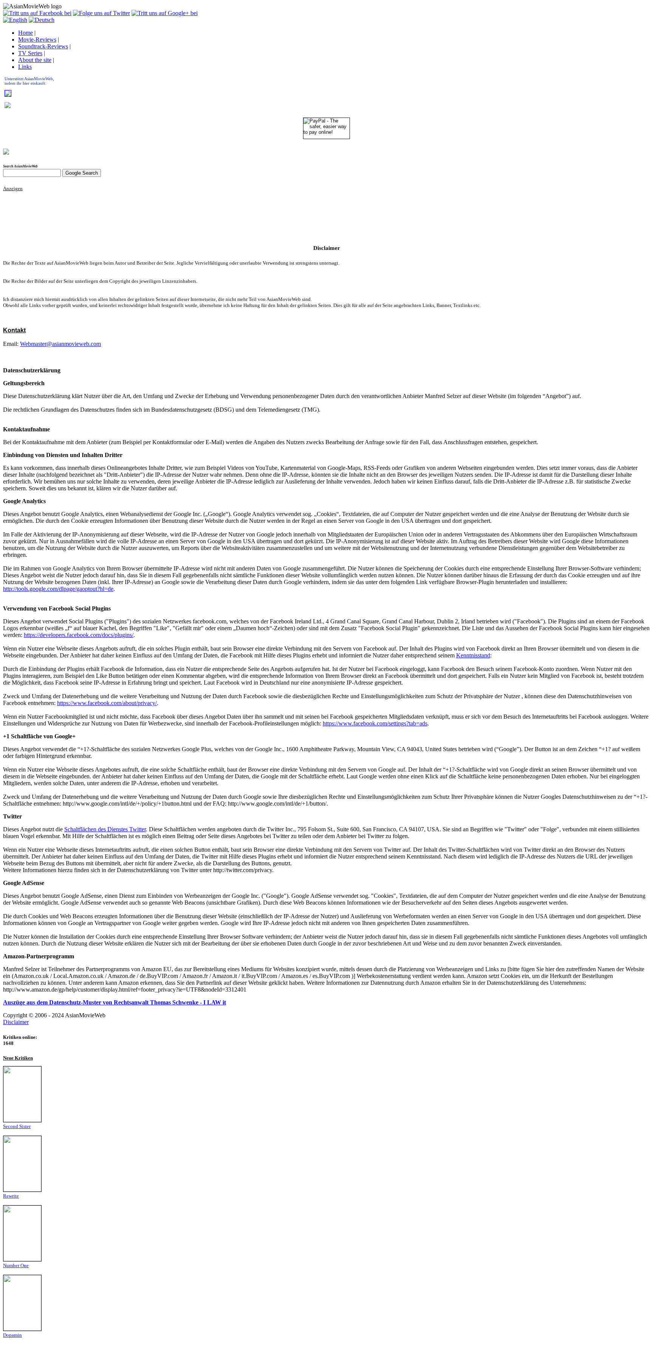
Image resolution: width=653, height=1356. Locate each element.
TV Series (30, 53)
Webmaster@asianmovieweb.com (60, 344)
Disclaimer (16, 1022)
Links (25, 67)
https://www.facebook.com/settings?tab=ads (375, 723)
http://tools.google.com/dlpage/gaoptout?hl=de (58, 589)
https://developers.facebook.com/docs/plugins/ (78, 635)
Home (25, 32)
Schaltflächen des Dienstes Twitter (105, 829)
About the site (34, 60)
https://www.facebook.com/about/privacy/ (107, 703)
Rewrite (11, 1196)
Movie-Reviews (37, 39)
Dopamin (12, 1335)
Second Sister (17, 1126)
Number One (16, 1265)
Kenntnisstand (473, 655)
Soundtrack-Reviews (43, 46)
